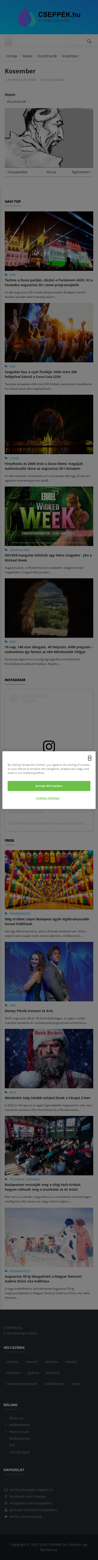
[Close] (89, 758)
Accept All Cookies (49, 786)
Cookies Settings (47, 798)
